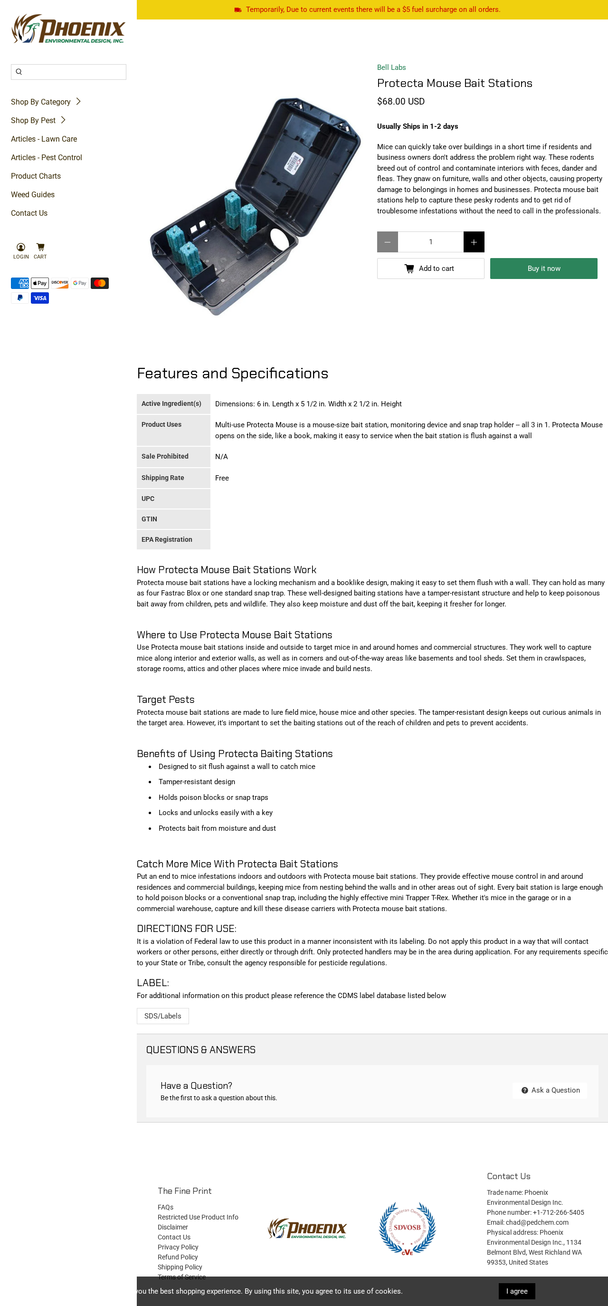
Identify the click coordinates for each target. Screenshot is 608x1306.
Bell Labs (391, 67)
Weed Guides (33, 194)
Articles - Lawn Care (44, 139)
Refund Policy (178, 1257)
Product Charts (36, 176)
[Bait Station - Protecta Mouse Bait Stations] (255, 207)
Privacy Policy (178, 1247)
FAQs (165, 1207)
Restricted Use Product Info (198, 1217)
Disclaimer (173, 1227)
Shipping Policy (180, 1267)
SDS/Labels (162, 1016)
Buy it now (544, 268)
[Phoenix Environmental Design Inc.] (68, 29)
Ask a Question (555, 1090)
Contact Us (29, 213)
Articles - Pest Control (46, 157)
